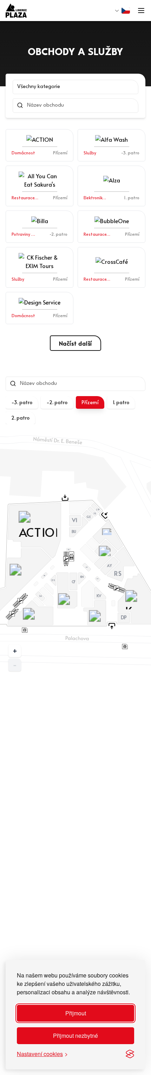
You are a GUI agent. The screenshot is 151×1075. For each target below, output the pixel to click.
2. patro (20, 417)
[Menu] (141, 11)
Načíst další (75, 343)
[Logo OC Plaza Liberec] (16, 11)
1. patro (121, 402)
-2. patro (56, 402)
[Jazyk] (122, 10)
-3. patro (21, 402)
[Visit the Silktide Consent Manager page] (130, 1054)
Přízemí (90, 402)
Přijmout (75, 1013)
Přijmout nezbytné (75, 1035)
